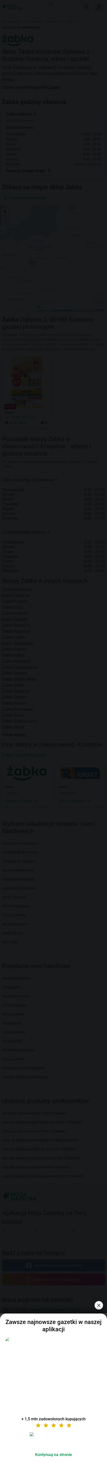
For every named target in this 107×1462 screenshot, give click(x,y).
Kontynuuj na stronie (53, 1454)
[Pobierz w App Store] (53, 1440)
